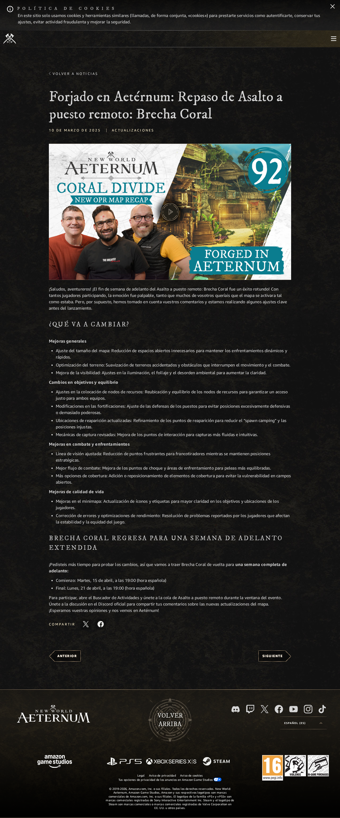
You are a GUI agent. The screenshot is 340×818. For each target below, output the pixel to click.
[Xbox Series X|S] (171, 762)
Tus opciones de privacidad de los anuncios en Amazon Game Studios (166, 779)
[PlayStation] (124, 762)
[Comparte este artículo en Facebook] (100, 624)
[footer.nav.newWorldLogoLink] (53, 714)
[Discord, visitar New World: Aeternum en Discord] (235, 709)
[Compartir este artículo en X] (85, 624)
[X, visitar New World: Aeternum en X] (265, 709)
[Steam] (216, 762)
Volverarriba (170, 720)
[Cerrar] (332, 7)
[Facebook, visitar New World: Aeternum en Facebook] (279, 709)
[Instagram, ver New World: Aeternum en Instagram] (308, 709)
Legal (141, 775)
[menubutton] (333, 39)
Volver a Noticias (75, 73)
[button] (170, 212)
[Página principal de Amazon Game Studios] (54, 762)
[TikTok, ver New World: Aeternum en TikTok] (322, 709)
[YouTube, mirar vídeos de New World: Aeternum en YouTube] (293, 709)
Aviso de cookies (191, 775)
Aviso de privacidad (162, 775)
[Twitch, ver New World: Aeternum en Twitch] (250, 709)
